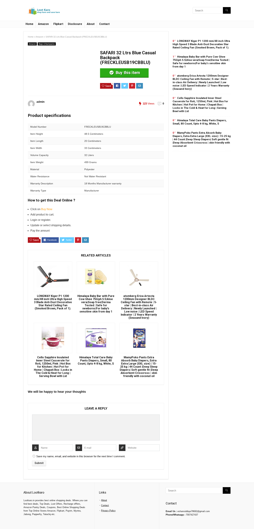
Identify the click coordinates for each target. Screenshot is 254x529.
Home (29, 24)
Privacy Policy (108, 510)
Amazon (43, 24)
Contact (104, 24)
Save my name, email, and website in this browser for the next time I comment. (80, 456)
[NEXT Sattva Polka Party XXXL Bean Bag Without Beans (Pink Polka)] (250, 520)
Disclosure (75, 24)
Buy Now (46, 209)
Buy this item (127, 72)
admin (40, 101)
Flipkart (58, 24)
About (91, 24)
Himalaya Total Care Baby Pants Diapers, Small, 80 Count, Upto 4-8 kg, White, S (96, 360)
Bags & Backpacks (47, 44)
